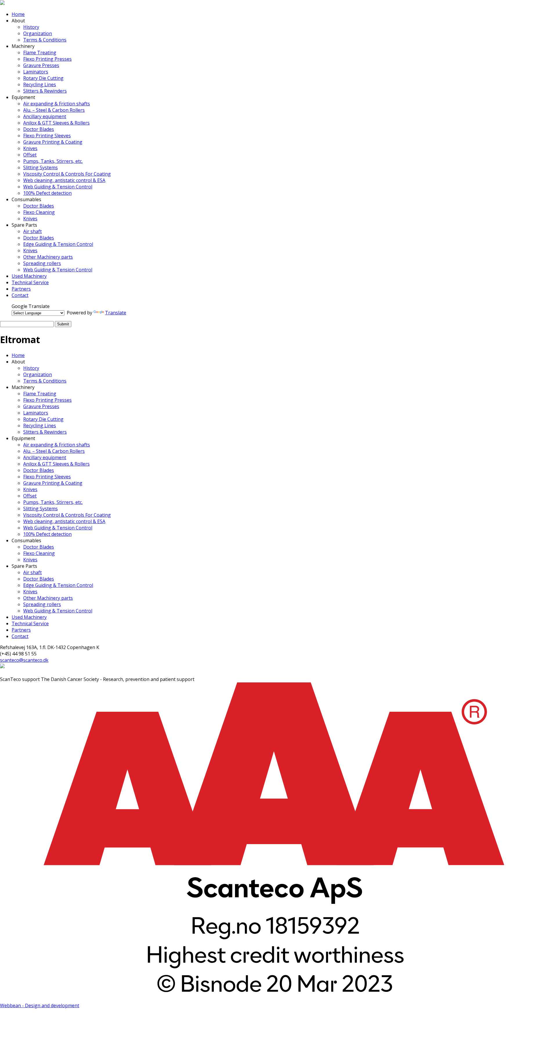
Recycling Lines (39, 84)
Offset (30, 155)
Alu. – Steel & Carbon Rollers (54, 110)
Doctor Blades (38, 129)
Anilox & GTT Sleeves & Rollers (56, 123)
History (31, 27)
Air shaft (32, 231)
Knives (30, 148)
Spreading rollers (42, 263)
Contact (20, 295)
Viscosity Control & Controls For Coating (67, 174)
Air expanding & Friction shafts (56, 103)
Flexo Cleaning (39, 212)
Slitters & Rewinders (45, 91)
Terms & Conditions (44, 40)
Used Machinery (29, 276)
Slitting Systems (40, 167)
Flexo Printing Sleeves (47, 135)
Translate (115, 312)
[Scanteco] (2, 3)
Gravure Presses (41, 65)
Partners (21, 289)
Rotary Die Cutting (43, 78)
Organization (37, 33)
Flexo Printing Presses (47, 59)
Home (18, 14)
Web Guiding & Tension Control (57, 186)
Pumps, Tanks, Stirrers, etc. (53, 161)
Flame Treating (39, 52)
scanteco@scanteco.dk (24, 660)
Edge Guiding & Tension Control (58, 244)
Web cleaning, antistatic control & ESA (64, 180)
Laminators (35, 72)
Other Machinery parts (48, 257)
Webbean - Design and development (39, 1005)
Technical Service (30, 282)
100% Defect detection (47, 193)
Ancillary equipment (44, 116)
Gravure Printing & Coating (52, 142)
